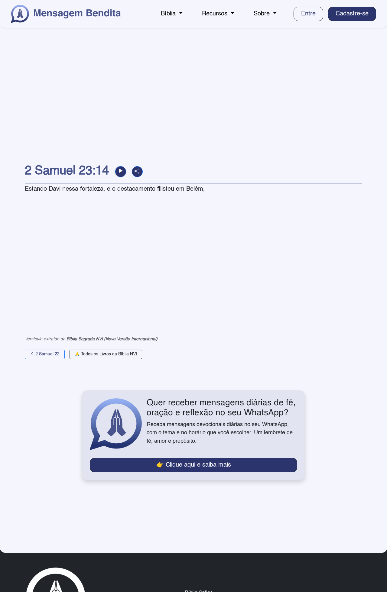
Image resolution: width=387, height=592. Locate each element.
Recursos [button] (215, 14)
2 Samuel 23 (47, 354)
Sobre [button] (263, 14)
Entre (308, 14)
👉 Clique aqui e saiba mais (193, 465)
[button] (120, 171)
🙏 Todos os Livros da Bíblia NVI (106, 354)
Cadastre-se (352, 14)
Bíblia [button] (169, 14)
